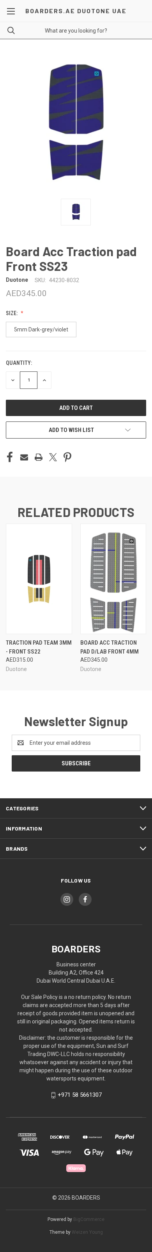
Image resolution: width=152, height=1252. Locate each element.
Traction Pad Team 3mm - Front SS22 (39, 647)
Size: (12, 313)
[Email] (24, 457)
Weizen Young (87, 1232)
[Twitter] (53, 457)
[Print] (38, 457)
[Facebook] (10, 457)
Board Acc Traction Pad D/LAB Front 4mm (109, 647)
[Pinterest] (67, 457)
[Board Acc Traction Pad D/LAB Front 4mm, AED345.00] (113, 579)
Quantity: (19, 363)
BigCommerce (88, 1219)
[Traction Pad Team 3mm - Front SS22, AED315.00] (39, 579)
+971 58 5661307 (80, 1094)
